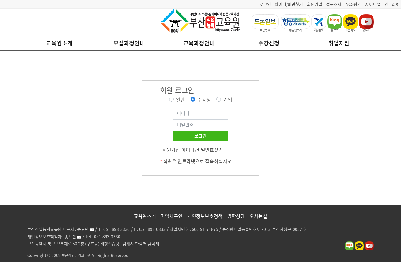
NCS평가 (353, 4)
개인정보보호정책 (205, 215)
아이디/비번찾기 (289, 4)
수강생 (204, 99)
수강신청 (268, 43)
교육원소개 (59, 43)
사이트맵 (372, 4)
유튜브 (366, 30)
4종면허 (319, 30)
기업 (227, 99)
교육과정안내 (199, 43)
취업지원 (338, 43)
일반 (180, 99)
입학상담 (236, 215)
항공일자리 (295, 30)
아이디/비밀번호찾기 (202, 149)
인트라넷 (392, 4)
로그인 (265, 4)
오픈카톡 (350, 30)
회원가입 (314, 4)
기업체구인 (172, 215)
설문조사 (333, 4)
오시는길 (258, 215)
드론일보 (265, 30)
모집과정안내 (129, 43)
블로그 (335, 30)
